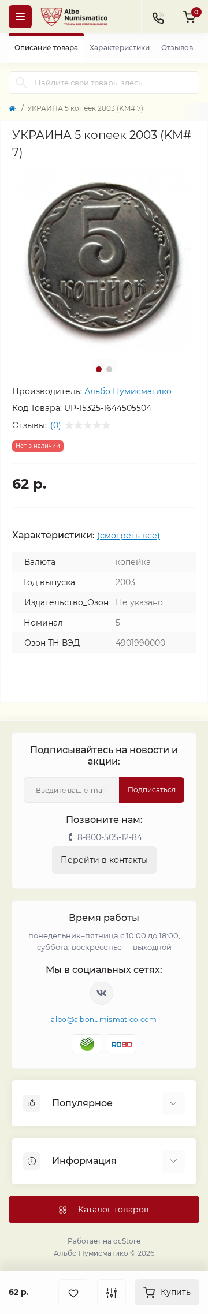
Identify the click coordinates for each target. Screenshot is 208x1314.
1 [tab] (99, 369)
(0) (55, 425)
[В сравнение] (111, 1292)
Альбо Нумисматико (128, 391)
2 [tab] (109, 369)
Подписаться (152, 789)
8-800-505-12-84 (109, 837)
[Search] (21, 82)
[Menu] (20, 16)
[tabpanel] (104, 258)
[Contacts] (157, 16)
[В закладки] (73, 1292)
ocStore (126, 1241)
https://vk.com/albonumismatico (101, 993)
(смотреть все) (128, 535)
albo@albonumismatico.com (104, 1019)
